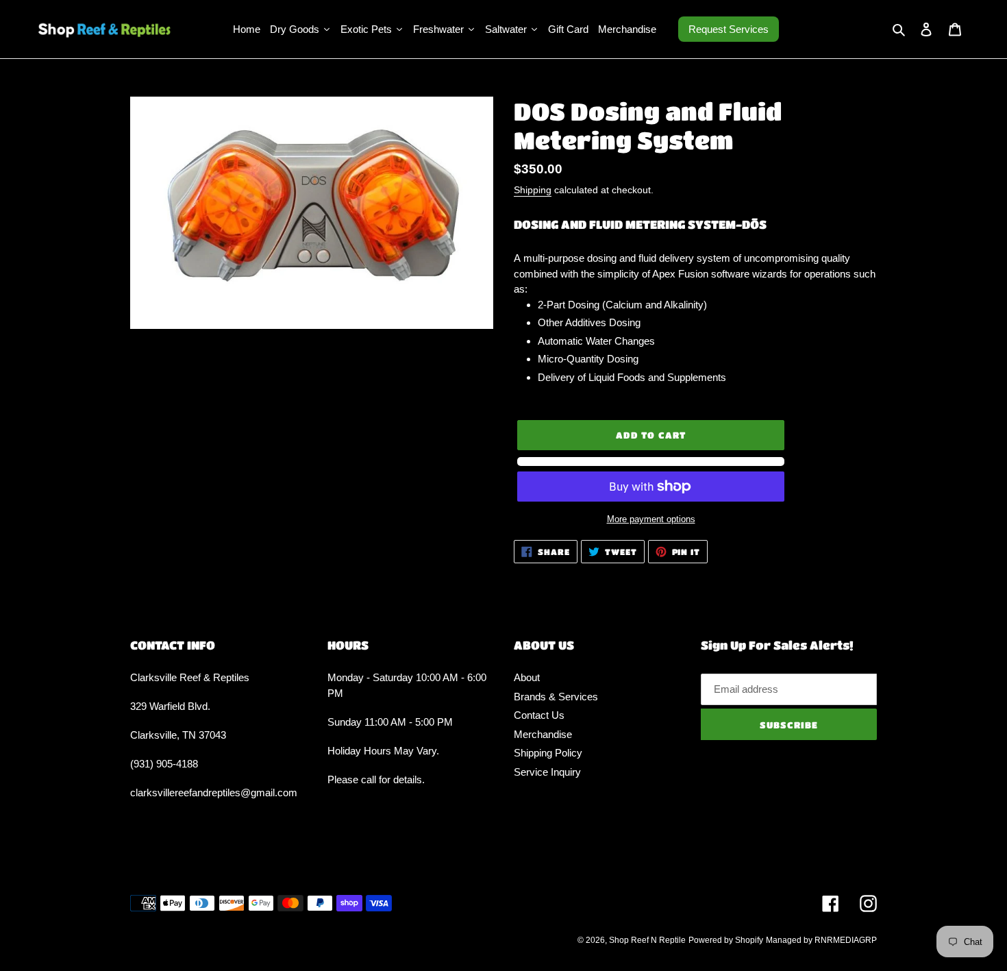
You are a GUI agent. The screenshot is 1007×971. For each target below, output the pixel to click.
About (527, 677)
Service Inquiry (547, 772)
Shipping (532, 189)
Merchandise (543, 734)
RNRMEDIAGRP (846, 940)
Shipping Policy (548, 753)
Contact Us (539, 715)
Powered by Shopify (725, 940)
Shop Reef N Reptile (647, 940)
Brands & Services (556, 696)
